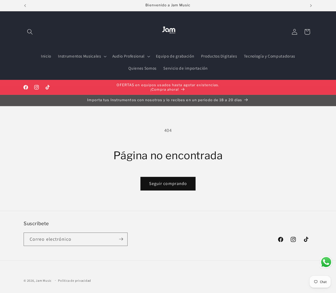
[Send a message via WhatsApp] (326, 262)
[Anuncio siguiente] (311, 5)
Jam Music (43, 280)
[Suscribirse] (121, 239)
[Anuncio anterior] (25, 5)
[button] (30, 31)
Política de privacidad (74, 280)
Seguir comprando (168, 183)
